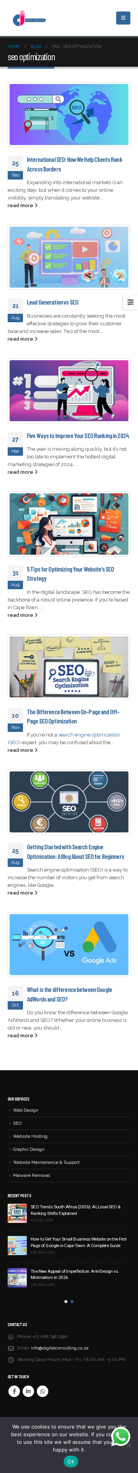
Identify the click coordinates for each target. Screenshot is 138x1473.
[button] (66, 1301)
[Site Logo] (29, 18)
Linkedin (28, 1391)
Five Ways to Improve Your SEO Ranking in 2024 (78, 435)
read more (21, 205)
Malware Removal (31, 1175)
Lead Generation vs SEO (52, 302)
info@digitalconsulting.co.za (60, 1348)
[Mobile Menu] (123, 18)
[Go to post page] (69, 114)
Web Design (25, 1110)
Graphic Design (28, 1149)
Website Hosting (30, 1136)
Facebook (14, 1391)
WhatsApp (42, 1391)
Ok (70, 1461)
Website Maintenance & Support (46, 1162)
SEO (17, 1123)
